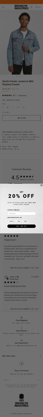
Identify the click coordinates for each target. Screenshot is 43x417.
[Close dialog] (41, 185)
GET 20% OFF (21, 226)
